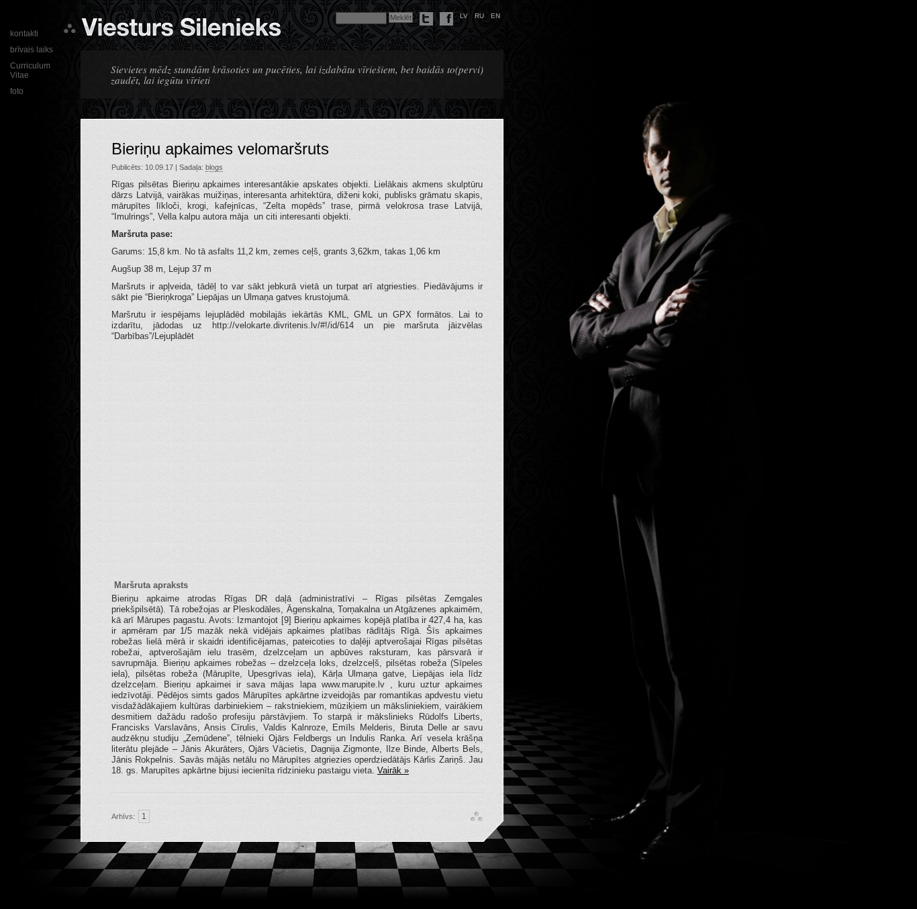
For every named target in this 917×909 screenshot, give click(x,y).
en (495, 15)
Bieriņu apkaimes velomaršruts (220, 149)
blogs (214, 167)
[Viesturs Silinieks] (181, 31)
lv (464, 15)
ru (479, 15)
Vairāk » (393, 770)
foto (16, 91)
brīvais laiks (31, 49)
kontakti (24, 33)
